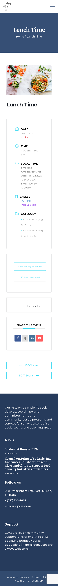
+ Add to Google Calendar (30, 266)
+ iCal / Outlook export (30, 277)
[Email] (39, 338)
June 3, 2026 (11, 453)
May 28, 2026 (11, 473)
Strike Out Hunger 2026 (21, 449)
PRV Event (32, 365)
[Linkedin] (32, 338)
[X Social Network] (25, 338)
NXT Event (26, 375)
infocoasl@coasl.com (18, 506)
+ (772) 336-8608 (15, 500)
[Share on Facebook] (18, 338)
